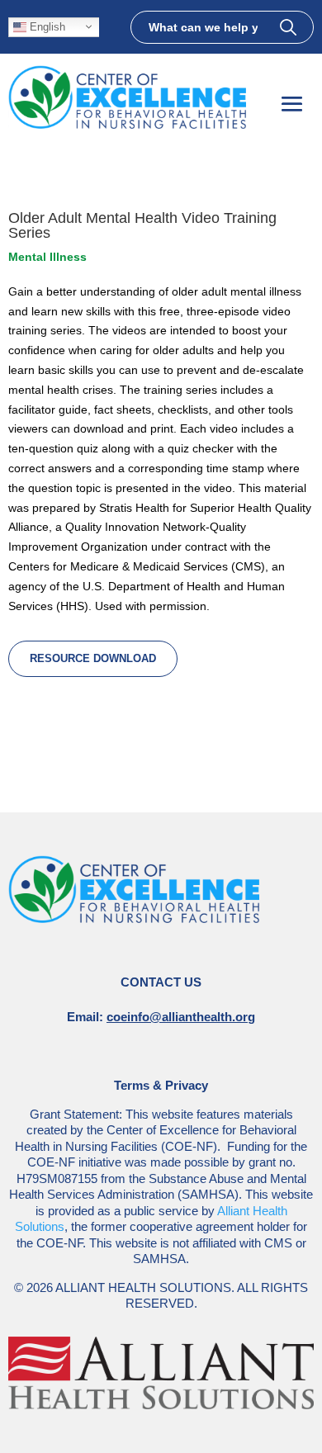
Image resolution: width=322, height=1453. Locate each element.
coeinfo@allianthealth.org (181, 1017)
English (45, 26)
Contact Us (161, 982)
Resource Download (93, 658)
